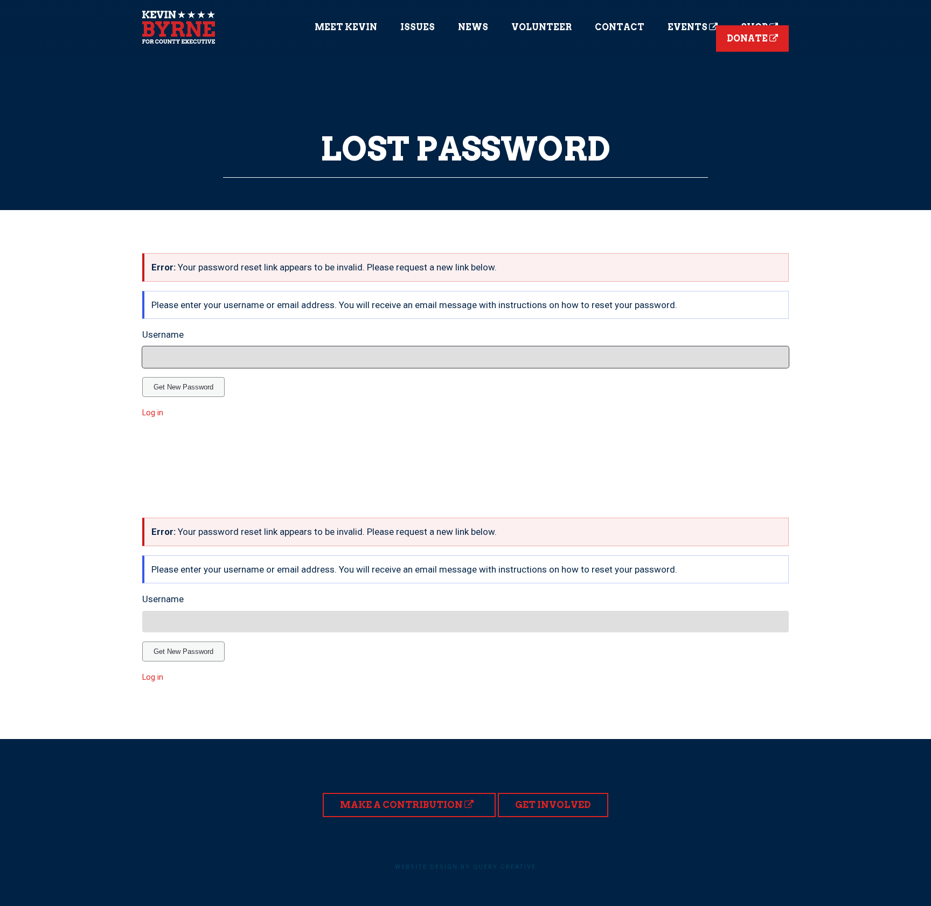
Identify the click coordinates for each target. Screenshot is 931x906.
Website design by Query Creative (465, 866)
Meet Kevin (346, 27)
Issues (417, 27)
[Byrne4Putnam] (178, 27)
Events (688, 27)
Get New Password (183, 387)
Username (163, 334)
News (473, 27)
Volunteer (541, 27)
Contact (619, 27)
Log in (152, 412)
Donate (748, 38)
